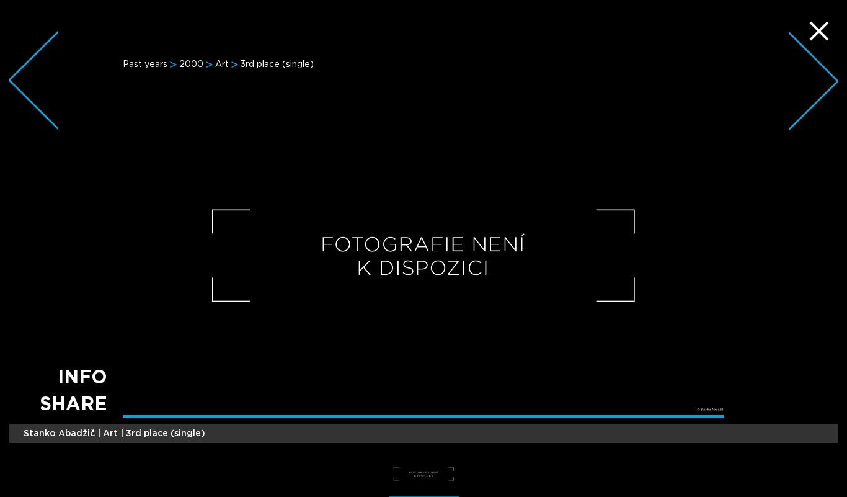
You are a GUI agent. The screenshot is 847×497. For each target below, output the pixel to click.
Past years (145, 64)
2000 (191, 64)
